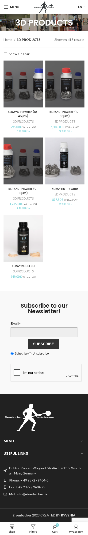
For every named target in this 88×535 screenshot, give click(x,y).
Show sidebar (19, 54)
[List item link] (44, 480)
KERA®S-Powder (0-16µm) (23, 191)
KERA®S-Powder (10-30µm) (65, 114)
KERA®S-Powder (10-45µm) (23, 114)
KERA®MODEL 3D (23, 266)
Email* (15, 323)
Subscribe (43, 344)
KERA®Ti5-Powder (65, 189)
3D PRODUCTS (23, 121)
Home (8, 40)
